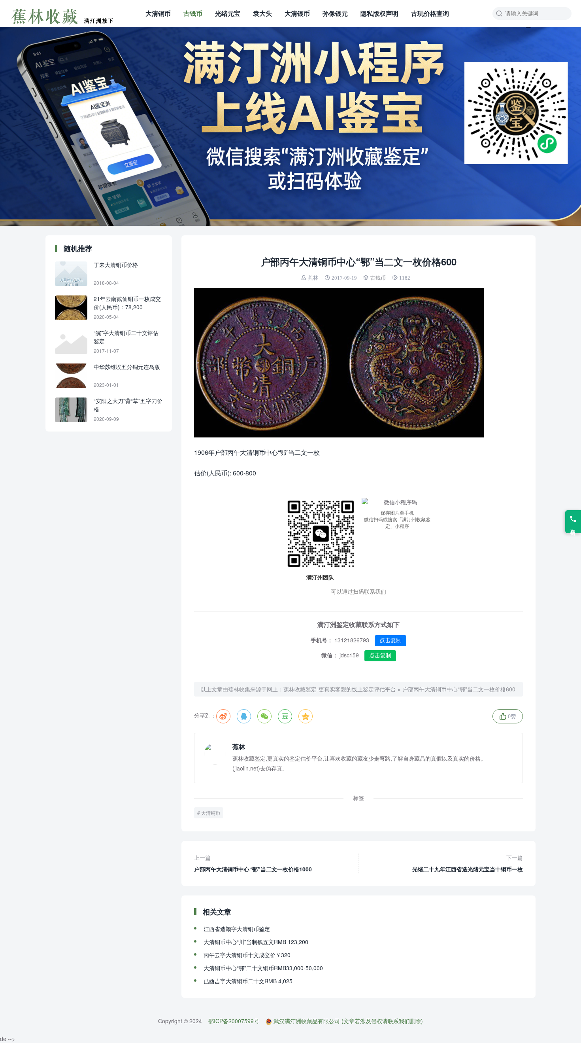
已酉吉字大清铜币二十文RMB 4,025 (248, 981)
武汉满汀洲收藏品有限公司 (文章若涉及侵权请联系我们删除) (348, 1021)
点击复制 (390, 640)
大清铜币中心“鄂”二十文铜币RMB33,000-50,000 (263, 968)
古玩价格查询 (430, 13)
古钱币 (192, 13)
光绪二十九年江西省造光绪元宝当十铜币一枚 (467, 863)
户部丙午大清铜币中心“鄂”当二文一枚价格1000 (253, 863)
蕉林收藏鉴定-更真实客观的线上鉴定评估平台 (339, 689)
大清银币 (297, 13)
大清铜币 (158, 13)
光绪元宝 (227, 13)
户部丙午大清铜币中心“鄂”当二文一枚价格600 (458, 689)
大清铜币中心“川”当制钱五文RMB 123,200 (256, 942)
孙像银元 (335, 13)
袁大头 (262, 13)
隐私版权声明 (379, 13)
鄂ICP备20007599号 (233, 1021)
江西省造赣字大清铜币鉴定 (237, 929)
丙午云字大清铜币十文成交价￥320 (247, 955)
